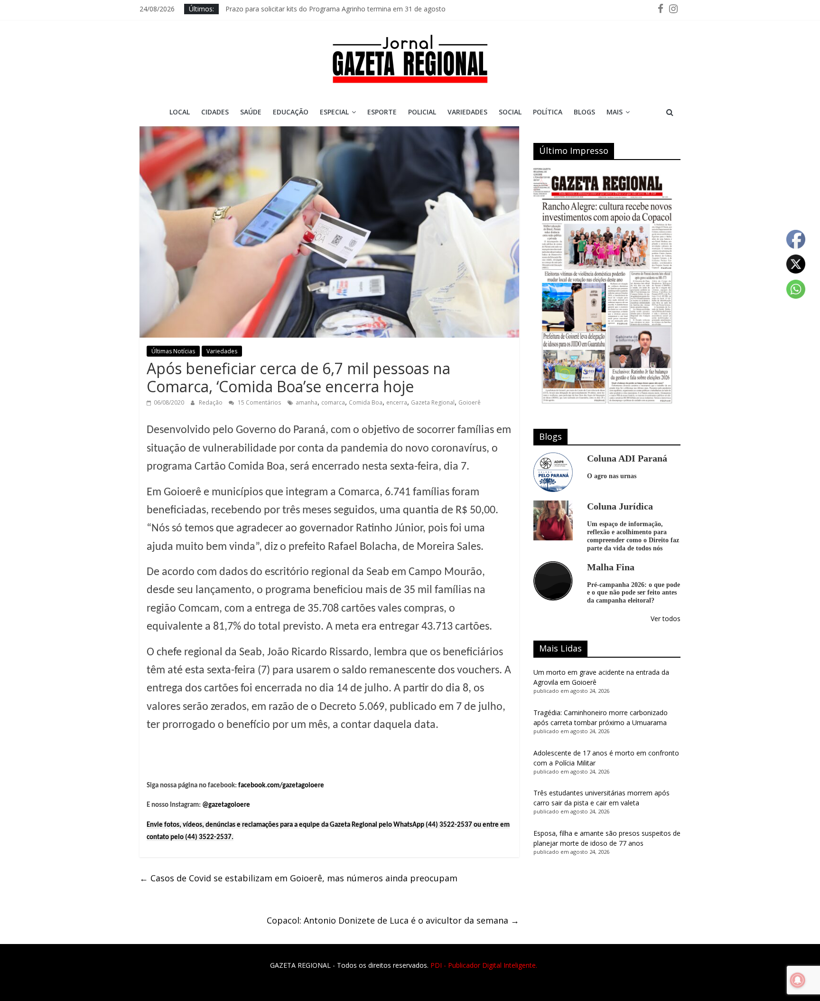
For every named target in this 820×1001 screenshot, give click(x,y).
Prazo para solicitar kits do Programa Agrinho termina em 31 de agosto (335, 8)
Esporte (382, 111)
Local (179, 111)
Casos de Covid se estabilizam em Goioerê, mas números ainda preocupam (298, 878)
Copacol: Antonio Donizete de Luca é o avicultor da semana (393, 920)
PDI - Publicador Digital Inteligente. (483, 965)
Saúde (250, 111)
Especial (334, 111)
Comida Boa (365, 402)
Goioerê (469, 402)
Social (510, 111)
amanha (306, 402)
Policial (422, 111)
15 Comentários (258, 402)
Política (547, 111)
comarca (333, 402)
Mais (614, 111)
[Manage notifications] (797, 980)
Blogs (584, 111)
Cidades (215, 111)
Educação (290, 111)
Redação (211, 402)
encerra (396, 402)
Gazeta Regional (433, 402)
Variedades (467, 111)
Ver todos (665, 618)
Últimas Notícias (173, 351)
